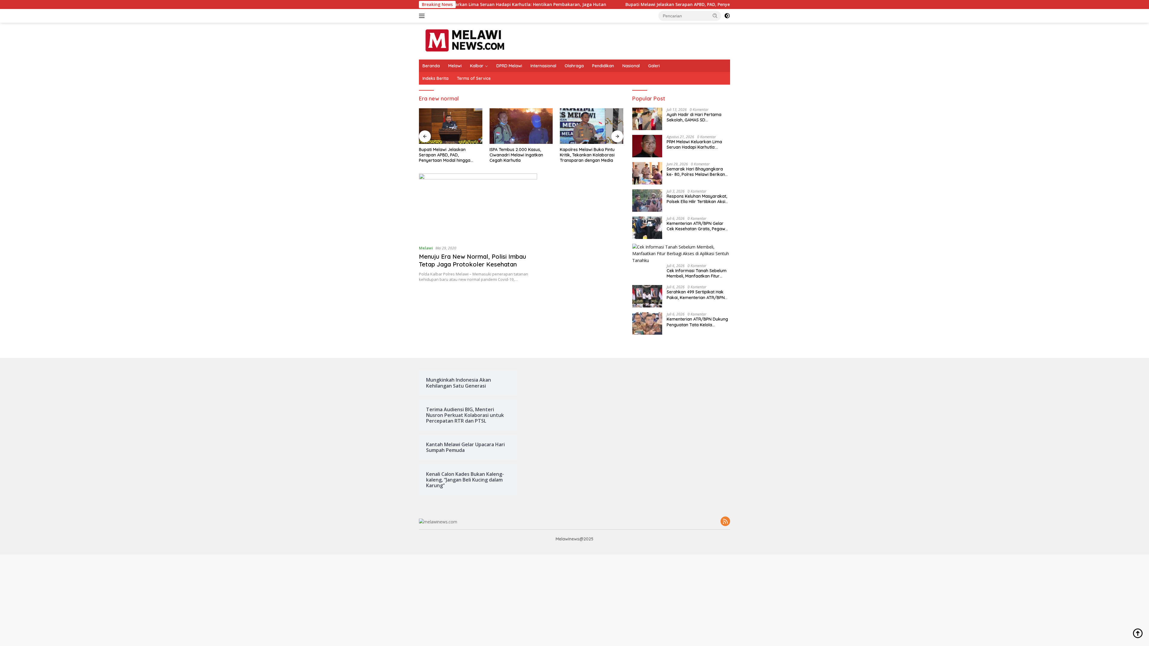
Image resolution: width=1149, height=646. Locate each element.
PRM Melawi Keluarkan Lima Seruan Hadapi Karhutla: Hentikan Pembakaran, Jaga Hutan (475, 4)
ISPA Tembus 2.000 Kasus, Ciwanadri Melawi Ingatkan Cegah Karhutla (516, 155)
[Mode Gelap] (727, 16)
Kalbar (477, 65)
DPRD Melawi (509, 65)
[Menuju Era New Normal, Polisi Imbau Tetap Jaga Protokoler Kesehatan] (478, 206)
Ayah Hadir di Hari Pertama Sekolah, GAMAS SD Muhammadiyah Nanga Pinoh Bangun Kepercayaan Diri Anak (698, 117)
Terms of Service (474, 78)
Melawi (455, 65)
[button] (715, 15)
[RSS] (725, 522)
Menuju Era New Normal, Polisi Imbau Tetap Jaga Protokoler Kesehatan (472, 260)
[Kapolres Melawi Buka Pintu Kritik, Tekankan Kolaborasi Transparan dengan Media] (591, 126)
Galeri (654, 65)
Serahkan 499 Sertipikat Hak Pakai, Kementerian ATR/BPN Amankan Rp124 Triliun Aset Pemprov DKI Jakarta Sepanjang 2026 (696, 294)
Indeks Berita (435, 78)
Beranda (431, 65)
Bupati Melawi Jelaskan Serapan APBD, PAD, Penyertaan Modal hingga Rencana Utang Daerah (685, 4)
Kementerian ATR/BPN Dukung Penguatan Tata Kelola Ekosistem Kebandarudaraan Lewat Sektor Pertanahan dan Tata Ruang (697, 321)
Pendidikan (603, 65)
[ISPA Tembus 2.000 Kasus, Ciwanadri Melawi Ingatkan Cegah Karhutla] (521, 126)
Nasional (631, 65)
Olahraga (574, 65)
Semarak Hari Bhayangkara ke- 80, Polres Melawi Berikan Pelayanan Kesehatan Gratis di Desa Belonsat (697, 171)
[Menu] (423, 16)
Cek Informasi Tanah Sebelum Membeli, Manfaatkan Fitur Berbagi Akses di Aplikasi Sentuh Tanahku (697, 273)
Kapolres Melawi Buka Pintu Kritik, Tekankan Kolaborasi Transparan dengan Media (587, 155)
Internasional (543, 65)
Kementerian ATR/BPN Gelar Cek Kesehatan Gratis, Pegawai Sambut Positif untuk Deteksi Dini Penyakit (698, 226)
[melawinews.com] (465, 40)
